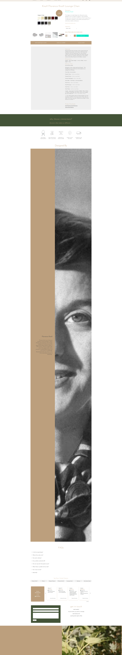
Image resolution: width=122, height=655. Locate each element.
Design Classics (52, 581)
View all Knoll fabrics (69, 107)
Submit (35, 620)
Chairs (43, 581)
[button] (45, 593)
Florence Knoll (69, 11)
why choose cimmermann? (61, 119)
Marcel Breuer (43, 350)
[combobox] (71, 28)
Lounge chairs (69, 581)
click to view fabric (76, 74)
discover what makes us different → (61, 123)
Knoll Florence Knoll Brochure (71, 105)
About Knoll (34, 581)
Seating (78, 581)
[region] (68, 593)
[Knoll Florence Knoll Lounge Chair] (47, 20)
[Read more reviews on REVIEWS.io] (38, 596)
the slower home (87, 581)
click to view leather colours (80, 93)
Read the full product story (70, 23)
